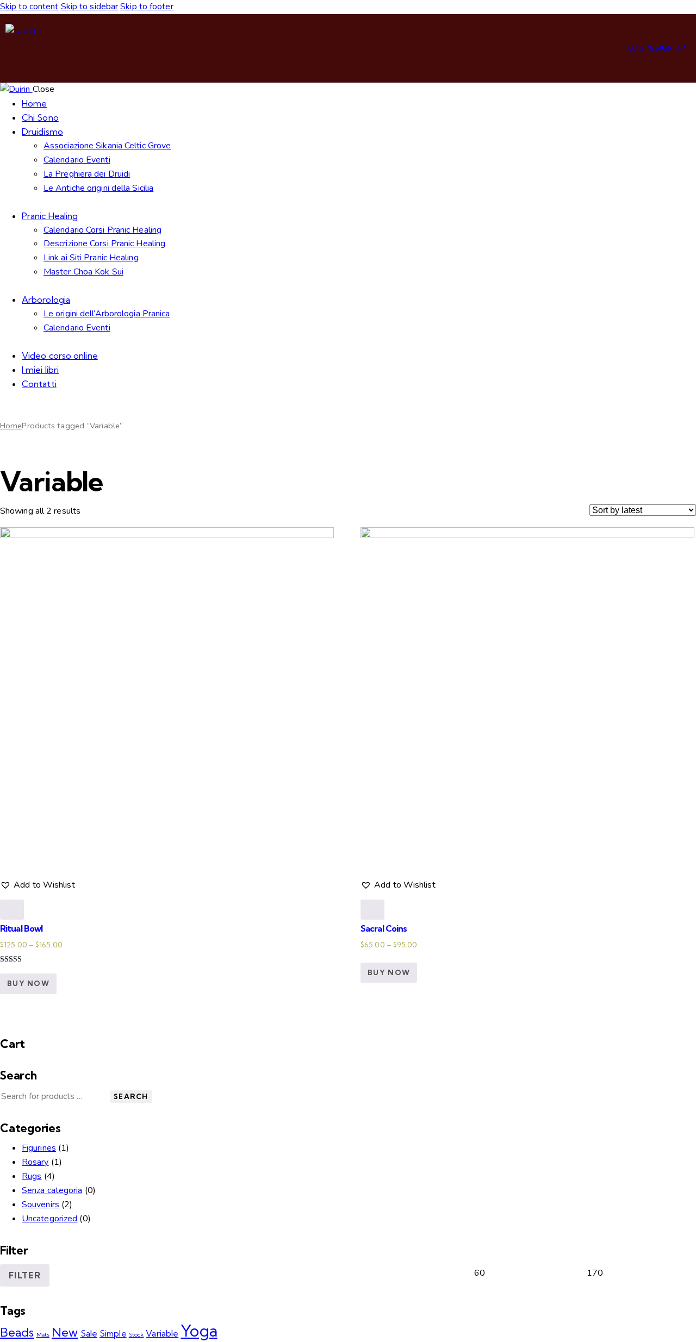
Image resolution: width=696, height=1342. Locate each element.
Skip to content (29, 7)
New (65, 1332)
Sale (88, 1333)
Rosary (35, 1162)
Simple (113, 1333)
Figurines (39, 1148)
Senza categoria (52, 1190)
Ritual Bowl (21, 928)
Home (11, 425)
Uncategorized (49, 1219)
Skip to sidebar (90, 7)
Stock (136, 1334)
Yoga (199, 1330)
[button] (37, 885)
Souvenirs (40, 1204)
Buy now (28, 983)
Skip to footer (146, 7)
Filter (25, 1275)
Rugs (31, 1176)
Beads (17, 1332)
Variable (162, 1333)
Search (131, 1096)
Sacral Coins (384, 928)
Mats (42, 1334)
